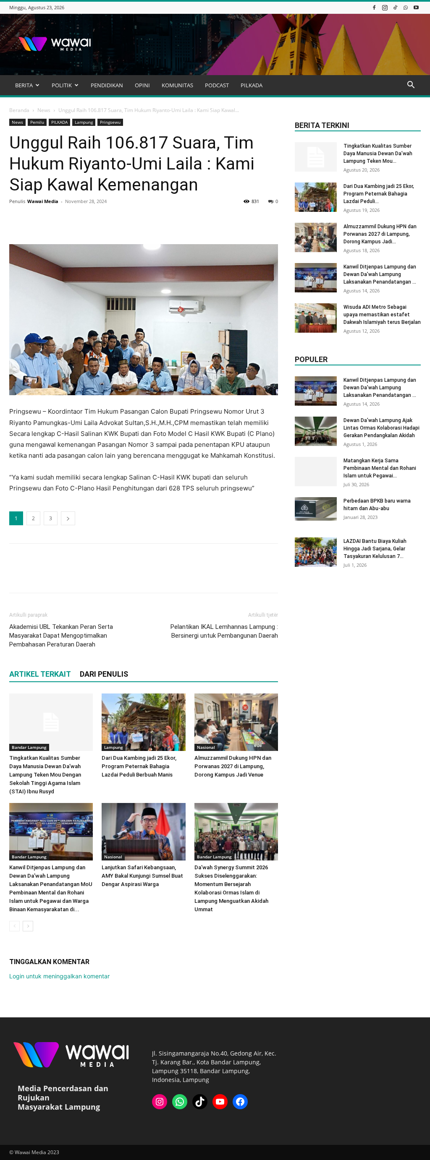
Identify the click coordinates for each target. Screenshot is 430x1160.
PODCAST (217, 85)
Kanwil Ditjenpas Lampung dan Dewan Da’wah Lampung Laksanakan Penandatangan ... (379, 274)
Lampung (84, 122)
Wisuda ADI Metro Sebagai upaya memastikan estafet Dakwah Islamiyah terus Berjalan (382, 314)
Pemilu (37, 122)
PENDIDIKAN (107, 85)
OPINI (142, 85)
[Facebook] (374, 7)
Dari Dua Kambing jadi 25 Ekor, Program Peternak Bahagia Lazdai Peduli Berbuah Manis (139, 766)
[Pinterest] (56, 220)
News (43, 110)
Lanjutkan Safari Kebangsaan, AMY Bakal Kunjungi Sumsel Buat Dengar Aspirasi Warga (142, 875)
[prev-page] (14, 926)
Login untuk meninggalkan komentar (59, 976)
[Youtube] (416, 7)
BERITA (24, 85)
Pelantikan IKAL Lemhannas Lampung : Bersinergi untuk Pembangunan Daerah (224, 631)
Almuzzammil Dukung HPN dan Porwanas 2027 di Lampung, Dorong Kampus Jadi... (380, 234)
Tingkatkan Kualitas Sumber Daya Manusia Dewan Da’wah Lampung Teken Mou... (377, 153)
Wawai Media (42, 201)
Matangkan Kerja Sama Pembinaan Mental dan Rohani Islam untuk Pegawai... (379, 468)
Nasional (206, 747)
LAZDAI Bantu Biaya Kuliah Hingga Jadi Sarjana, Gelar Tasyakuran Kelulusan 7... (374, 548)
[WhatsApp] (405, 7)
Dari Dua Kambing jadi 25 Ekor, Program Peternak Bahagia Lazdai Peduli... (378, 193)
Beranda (19, 110)
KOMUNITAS (177, 85)
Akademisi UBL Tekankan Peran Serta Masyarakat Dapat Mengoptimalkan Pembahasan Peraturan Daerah (61, 635)
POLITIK (62, 85)
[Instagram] (384, 7)
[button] (411, 86)
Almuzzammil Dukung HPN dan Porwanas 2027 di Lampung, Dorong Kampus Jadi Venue (232, 766)
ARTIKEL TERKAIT (40, 674)
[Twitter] (37, 220)
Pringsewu (110, 122)
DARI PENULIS (104, 674)
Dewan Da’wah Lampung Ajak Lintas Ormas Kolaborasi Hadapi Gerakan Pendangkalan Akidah (381, 427)
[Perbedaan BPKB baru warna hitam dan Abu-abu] (316, 509)
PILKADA (251, 85)
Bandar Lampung (29, 747)
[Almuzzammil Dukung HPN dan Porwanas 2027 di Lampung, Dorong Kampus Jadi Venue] (236, 722)
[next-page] (28, 926)
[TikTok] (395, 7)
